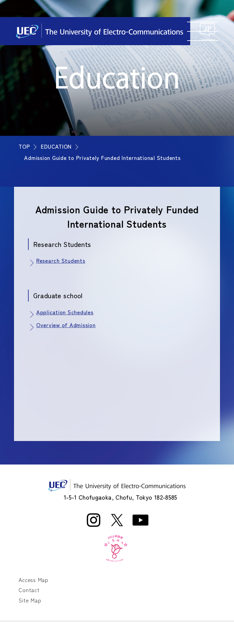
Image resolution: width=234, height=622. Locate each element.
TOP (24, 146)
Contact (29, 590)
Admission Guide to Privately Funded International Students (102, 157)
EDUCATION (56, 146)
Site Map (30, 600)
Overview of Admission (66, 325)
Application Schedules (65, 312)
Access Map (33, 580)
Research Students (60, 260)
